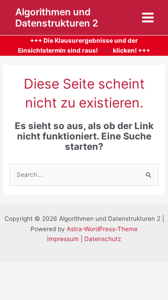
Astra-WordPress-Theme (102, 229)
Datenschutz (102, 238)
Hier (105, 50)
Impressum (63, 238)
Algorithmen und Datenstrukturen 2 (56, 17)
